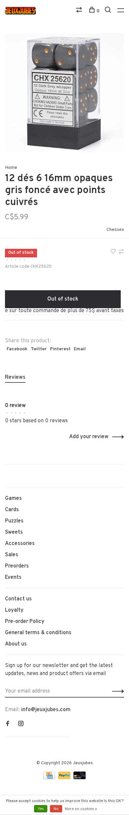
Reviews (15, 377)
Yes (41, 809)
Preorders (17, 566)
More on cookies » (81, 809)
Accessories (20, 543)
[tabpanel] (64, 93)
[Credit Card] (50, 778)
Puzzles (14, 521)
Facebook (17, 349)
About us (16, 644)
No (56, 809)
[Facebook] (7, 724)
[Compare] (80, 11)
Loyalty (14, 610)
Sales (11, 555)
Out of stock (62, 299)
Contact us (18, 599)
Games (13, 498)
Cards (12, 510)
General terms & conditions (38, 633)
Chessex (115, 230)
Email (80, 349)
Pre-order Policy (24, 621)
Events (13, 577)
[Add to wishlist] (113, 252)
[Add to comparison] (121, 252)
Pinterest (60, 349)
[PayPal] (65, 778)
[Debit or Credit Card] (79, 778)
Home (11, 167)
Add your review (88, 437)
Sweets (14, 532)
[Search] (108, 11)
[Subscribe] (116, 691)
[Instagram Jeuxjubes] (20, 724)
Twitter (39, 349)
